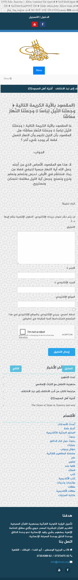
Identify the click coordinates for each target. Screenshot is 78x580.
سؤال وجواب (68, 449)
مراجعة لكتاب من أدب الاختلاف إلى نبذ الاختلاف (48, 391)
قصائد (71, 470)
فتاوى (72, 462)
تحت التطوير (68, 377)
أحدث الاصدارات (66, 424)
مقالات (71, 487)
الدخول (45, 17)
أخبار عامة (69, 428)
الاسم (70, 268)
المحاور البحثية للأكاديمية (60, 433)
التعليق (71, 227)
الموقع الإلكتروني (65, 297)
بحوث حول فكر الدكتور (62, 441)
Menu (39, 70)
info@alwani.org (60, 562)
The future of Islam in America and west (53, 405)
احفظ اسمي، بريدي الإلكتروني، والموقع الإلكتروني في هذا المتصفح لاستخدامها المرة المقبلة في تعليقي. (42, 317)
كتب (72, 474)
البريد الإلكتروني (64, 283)
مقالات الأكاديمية (65, 491)
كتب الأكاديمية (66, 478)
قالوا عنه (70, 466)
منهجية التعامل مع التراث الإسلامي (55, 384)
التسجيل (34, 17)
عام (73, 458)
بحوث (72, 437)
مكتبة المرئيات (66, 495)
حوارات (71, 445)
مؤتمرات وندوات (66, 483)
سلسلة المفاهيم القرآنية (61, 453)
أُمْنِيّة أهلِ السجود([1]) (38, 88)
